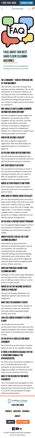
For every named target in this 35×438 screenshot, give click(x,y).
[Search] (29, 9)
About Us (11, 422)
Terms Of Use (14, 435)
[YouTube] (17, 429)
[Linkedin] (20, 428)
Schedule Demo (27, 3)
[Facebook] (13, 428)
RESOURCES (26, 411)
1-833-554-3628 (8, 2)
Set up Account (23, 422)
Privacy (22, 435)
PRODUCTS (8, 411)
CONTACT (17, 416)
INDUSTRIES (17, 411)
